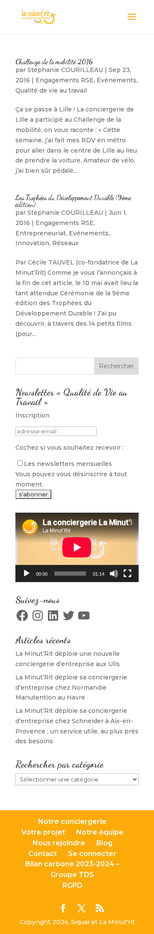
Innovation (32, 243)
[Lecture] (26, 573)
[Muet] (114, 573)
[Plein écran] (127, 573)
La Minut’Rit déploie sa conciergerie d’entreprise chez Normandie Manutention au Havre (71, 687)
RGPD (72, 885)
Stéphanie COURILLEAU (65, 70)
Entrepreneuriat (40, 233)
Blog (104, 843)
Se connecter (92, 854)
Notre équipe (100, 832)
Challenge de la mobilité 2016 (54, 61)
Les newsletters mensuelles (68, 464)
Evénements (116, 80)
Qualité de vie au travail (51, 90)
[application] (77, 547)
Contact (42, 854)
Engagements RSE (65, 80)
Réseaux (65, 243)
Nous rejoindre (59, 843)
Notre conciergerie (72, 821)
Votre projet (43, 832)
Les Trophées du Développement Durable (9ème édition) (73, 200)
